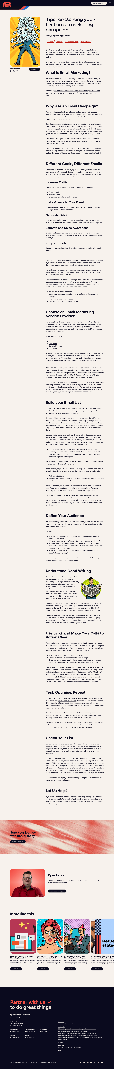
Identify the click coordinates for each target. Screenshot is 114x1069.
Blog (59, 1047)
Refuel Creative (53, 353)
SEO (75, 1033)
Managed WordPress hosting (66, 1033)
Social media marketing (79, 1035)
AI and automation (63, 1039)
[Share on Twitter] (14, 71)
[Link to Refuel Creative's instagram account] (84, 1062)
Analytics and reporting (64, 1031)
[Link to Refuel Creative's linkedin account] (87, 1062)
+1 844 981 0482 (14, 1031)
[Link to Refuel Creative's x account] (98, 1062)
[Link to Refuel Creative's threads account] (91, 1062)
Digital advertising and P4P (65, 1035)
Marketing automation (71, 41)
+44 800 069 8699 (30, 1031)
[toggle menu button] (110, 3)
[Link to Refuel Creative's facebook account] (81, 1062)
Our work (60, 1042)
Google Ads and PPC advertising (86, 1033)
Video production (62, 1037)
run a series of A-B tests (67, 701)
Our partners (61, 1024)
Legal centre (33, 1062)
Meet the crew (76, 1024)
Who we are (61, 1022)
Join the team (84, 1024)
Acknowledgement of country (48, 1062)
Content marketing (92, 1035)
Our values (68, 1024)
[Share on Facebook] (10, 71)
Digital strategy (62, 1029)
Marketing (50, 41)
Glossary (78, 1047)
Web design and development (79, 1031)
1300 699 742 (15, 1017)
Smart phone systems (96, 1037)
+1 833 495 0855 (14, 1037)
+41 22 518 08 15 (44, 1031)
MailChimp (53, 344)
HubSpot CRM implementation (87, 1029)
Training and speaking (83, 1037)
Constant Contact (55, 346)
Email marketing (85, 41)
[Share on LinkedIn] (17, 71)
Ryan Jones (49, 35)
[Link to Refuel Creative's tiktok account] (94, 1062)
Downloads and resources (68, 1047)
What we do (61, 1027)
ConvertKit (53, 348)
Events (59, 1050)
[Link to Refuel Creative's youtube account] (102, 1062)
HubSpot (59, 41)
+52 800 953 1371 (30, 1037)
